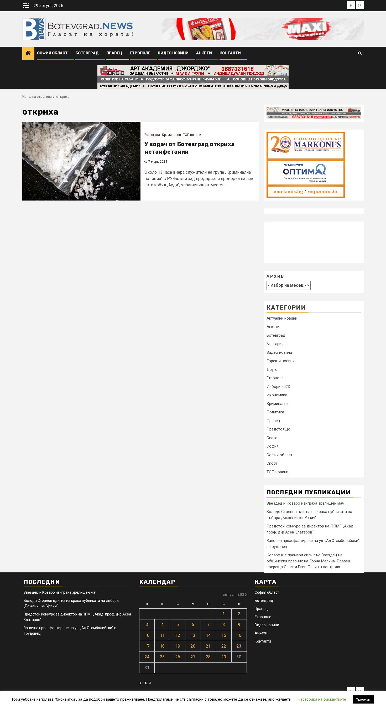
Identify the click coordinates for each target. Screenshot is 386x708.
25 (162, 656)
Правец (114, 53)
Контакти (230, 53)
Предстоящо (278, 429)
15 (223, 635)
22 (223, 646)
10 (147, 635)
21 (208, 646)
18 (162, 646)
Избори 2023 (278, 386)
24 (147, 656)
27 (193, 656)
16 (239, 635)
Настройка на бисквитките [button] (322, 699)
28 (208, 656)
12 (177, 635)
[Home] (28, 53)
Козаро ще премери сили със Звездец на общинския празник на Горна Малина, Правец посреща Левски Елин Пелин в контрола (308, 561)
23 (239, 646)
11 (162, 635)
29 (223, 656)
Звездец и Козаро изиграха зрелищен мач (305, 503)
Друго (272, 369)
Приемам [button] (363, 699)
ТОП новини (192, 135)
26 (177, 656)
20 (193, 646)
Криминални (171, 135)
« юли (145, 682)
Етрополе (140, 53)
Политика (275, 412)
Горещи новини (281, 360)
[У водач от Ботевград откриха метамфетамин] (81, 161)
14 (208, 635)
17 (147, 646)
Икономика (277, 395)
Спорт (272, 463)
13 (193, 635)
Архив (275, 276)
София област (52, 53)
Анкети (204, 53)
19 (177, 646)
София (273, 446)
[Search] (360, 53)
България (275, 343)
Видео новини (173, 53)
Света (272, 437)
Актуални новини (282, 318)
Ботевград (87, 53)
